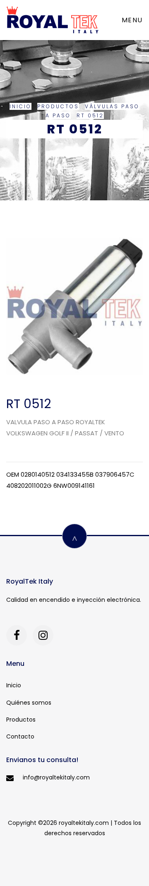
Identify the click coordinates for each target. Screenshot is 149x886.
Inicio (20, 106)
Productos (58, 106)
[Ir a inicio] (52, 20)
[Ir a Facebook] (16, 635)
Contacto (20, 736)
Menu (132, 20)
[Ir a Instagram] (43, 635)
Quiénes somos (28, 702)
